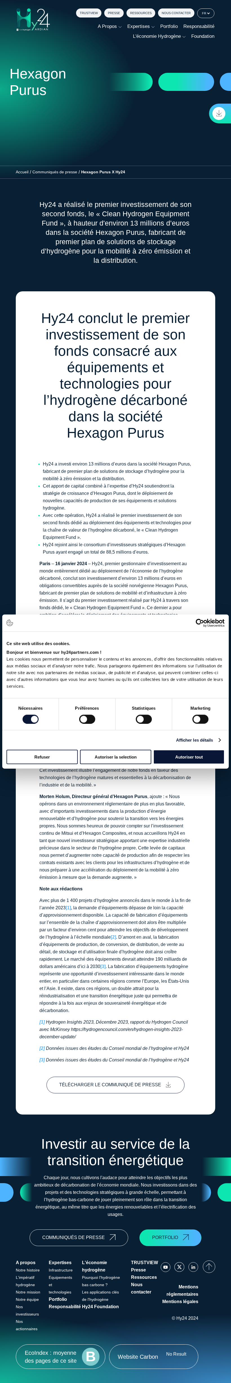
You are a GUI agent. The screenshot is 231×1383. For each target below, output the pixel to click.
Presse (114, 13)
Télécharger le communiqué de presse (110, 1084)
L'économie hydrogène (157, 36)
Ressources (141, 13)
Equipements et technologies (60, 1284)
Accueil (22, 172)
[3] (103, 966)
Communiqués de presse (54, 172)
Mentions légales (180, 1301)
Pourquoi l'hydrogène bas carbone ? (101, 1281)
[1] (68, 907)
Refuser (42, 757)
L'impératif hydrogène (25, 1281)
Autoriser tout (189, 757)
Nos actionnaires (26, 1325)
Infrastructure (61, 1270)
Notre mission (28, 1292)
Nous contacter (176, 13)
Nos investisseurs (27, 1310)
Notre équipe (27, 1299)
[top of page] (209, 1266)
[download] (220, 113)
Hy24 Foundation (100, 1306)
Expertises (138, 26)
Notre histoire (28, 1270)
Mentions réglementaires (182, 1290)
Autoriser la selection (116, 757)
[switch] (87, 719)
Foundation (202, 36)
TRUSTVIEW (89, 13)
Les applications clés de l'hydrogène (100, 1296)
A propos (107, 26)
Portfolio (169, 26)
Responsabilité (198, 26)
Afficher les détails (194, 739)
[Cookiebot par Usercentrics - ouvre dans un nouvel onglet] (200, 623)
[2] (113, 937)
